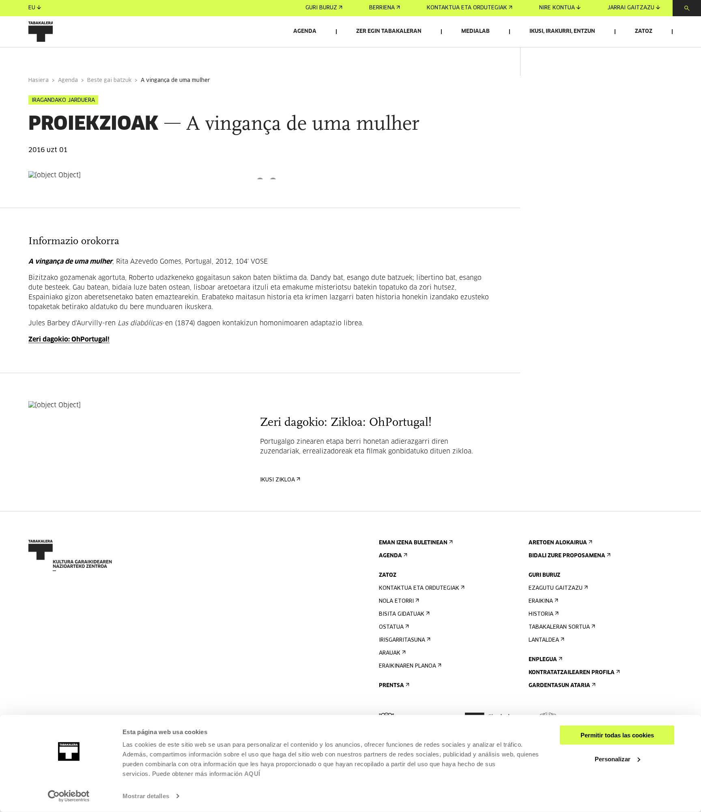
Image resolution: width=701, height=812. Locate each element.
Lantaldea (544, 640)
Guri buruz (321, 8)
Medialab (475, 31)
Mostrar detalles (146, 796)
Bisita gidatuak (401, 614)
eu (31, 8)
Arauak (389, 653)
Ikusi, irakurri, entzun (562, 31)
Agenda (304, 31)
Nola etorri (396, 601)
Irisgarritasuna (402, 640)
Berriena (382, 8)
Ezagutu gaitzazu (556, 588)
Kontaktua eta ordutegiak (467, 8)
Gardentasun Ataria (559, 685)
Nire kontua (557, 8)
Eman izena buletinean (413, 543)
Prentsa (391, 685)
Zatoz (643, 31)
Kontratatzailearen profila (572, 672)
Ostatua (391, 627)
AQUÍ (252, 773)
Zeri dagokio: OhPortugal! (69, 339)
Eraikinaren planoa (407, 666)
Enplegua (543, 659)
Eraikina (541, 601)
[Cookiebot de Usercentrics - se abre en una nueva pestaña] (68, 796)
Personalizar (612, 758)
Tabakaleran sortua (559, 627)
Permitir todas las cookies (617, 735)
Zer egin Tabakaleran (388, 31)
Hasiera (38, 80)
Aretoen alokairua (558, 543)
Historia (541, 614)
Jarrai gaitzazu (630, 8)
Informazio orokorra (61, 58)
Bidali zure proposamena (567, 556)
